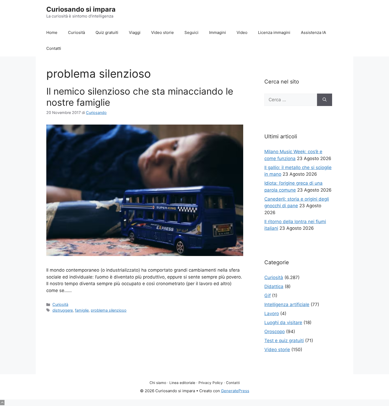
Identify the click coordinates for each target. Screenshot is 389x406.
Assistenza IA (313, 32)
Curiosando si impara (81, 9)
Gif (267, 295)
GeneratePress (235, 390)
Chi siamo (158, 383)
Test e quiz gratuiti (284, 340)
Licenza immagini (274, 32)
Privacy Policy (210, 383)
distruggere (62, 310)
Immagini (217, 32)
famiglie (82, 310)
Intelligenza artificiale (286, 304)
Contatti (53, 48)
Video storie (162, 32)
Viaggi (135, 32)
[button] (2, 402)
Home (51, 32)
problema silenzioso (108, 310)
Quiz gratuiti (107, 32)
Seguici (191, 32)
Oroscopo (274, 331)
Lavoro (271, 313)
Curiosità (76, 32)
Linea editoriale (182, 383)
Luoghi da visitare (283, 322)
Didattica (273, 286)
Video (242, 32)
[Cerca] (324, 100)
